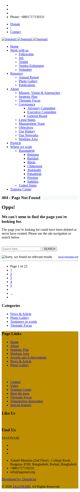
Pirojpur (32, 178)
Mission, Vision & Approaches (39, 93)
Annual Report (29, 77)
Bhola (31, 162)
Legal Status (27, 120)
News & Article (20, 314)
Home (14, 46)
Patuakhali (34, 174)
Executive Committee (41, 112)
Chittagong (34, 166)
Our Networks (28, 135)
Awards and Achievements (28, 357)
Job (21, 58)
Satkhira (32, 181)
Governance (27, 104)
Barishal (32, 158)
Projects (15, 143)
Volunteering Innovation (26, 401)
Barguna (33, 154)
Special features (20, 405)
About (14, 89)
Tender (23, 62)
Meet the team (19, 393)
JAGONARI (21, 486)
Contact (15, 32)
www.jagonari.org (68, 256)
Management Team (32, 123)
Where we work (21, 147)
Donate (15, 24)
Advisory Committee (41, 108)
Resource (16, 73)
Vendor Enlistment (31, 66)
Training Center (20, 189)
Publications (27, 85)
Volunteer (25, 69)
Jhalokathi (34, 170)
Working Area (28, 139)
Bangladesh (27, 150)
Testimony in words (23, 321)
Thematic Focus (29, 100)
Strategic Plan (28, 96)
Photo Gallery (28, 81)
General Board (37, 116)
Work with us (19, 50)
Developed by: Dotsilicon (19, 479)
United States (28, 185)
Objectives (26, 127)
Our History (27, 131)
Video (14, 386)
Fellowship (26, 54)
